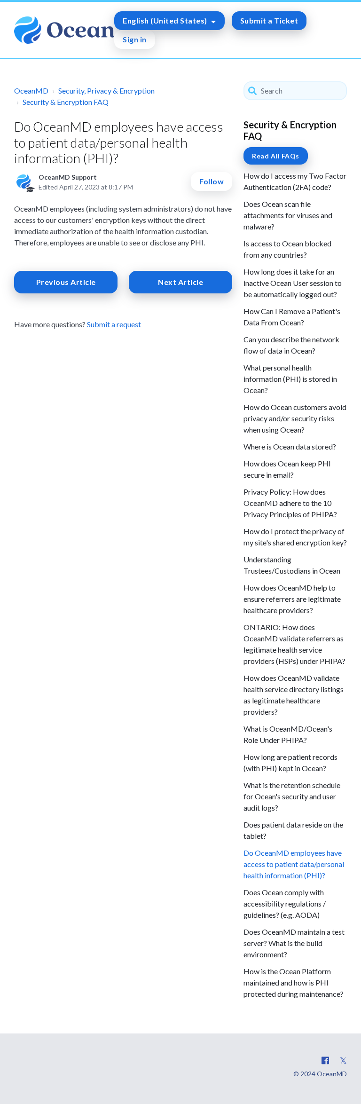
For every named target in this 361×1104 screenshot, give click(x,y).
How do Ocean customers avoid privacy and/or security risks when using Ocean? (294, 418)
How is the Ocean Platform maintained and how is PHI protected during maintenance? (293, 982)
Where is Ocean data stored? (289, 446)
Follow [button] (211, 181)
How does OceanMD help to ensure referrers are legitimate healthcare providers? (292, 599)
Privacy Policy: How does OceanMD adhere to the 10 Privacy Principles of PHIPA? (290, 503)
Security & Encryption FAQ (66, 101)
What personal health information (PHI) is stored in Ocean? (290, 378)
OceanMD (31, 90)
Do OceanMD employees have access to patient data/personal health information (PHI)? (293, 864)
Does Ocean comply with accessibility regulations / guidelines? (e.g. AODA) (284, 903)
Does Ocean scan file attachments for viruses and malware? (287, 215)
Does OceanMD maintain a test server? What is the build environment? (294, 943)
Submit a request (114, 324)
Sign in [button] (135, 39)
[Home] (64, 30)
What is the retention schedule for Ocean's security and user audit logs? (291, 796)
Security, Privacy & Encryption (106, 90)
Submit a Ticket (269, 20)
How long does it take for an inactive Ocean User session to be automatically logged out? (292, 283)
